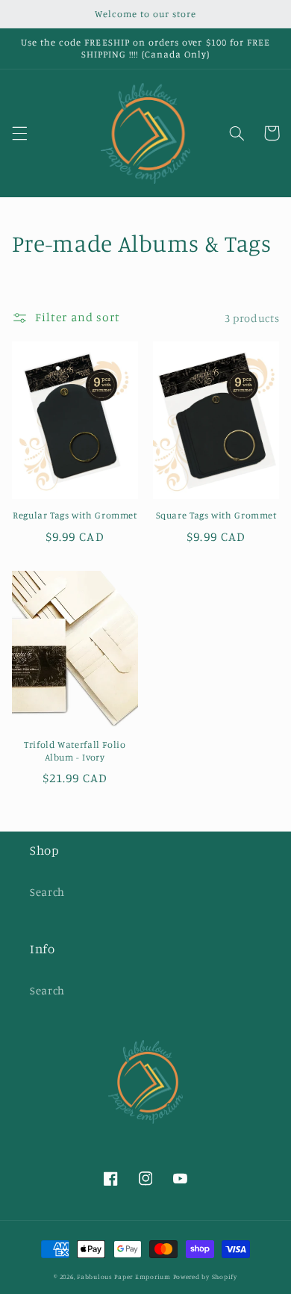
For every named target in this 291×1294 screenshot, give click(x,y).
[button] (19, 133)
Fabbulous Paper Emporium (124, 1276)
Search (47, 891)
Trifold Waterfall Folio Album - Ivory (75, 750)
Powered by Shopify (205, 1276)
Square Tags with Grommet (216, 515)
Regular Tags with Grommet (75, 515)
